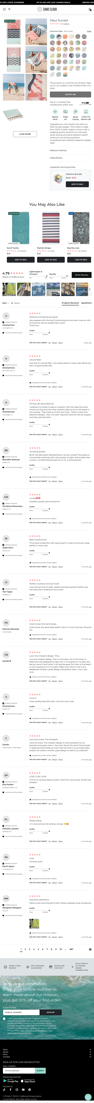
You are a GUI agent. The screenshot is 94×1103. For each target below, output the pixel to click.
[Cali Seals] (78, 55)
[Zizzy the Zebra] (65, 43)
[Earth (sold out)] (78, 68)
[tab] (70, 303)
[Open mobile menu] (4, 9)
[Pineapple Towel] (71, 36)
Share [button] (60, 343)
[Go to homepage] (47, 9)
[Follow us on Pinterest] (29, 1089)
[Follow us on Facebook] (10, 1089)
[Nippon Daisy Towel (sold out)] (58, 62)
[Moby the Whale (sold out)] (84, 49)
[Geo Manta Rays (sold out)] (78, 62)
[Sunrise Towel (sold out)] (65, 68)
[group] (15, 273)
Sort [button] (4, 303)
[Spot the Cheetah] (58, 43)
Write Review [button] (81, 275)
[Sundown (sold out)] (52, 68)
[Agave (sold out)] (84, 62)
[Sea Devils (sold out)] (58, 68)
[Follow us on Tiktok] (4, 1089)
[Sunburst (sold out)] (71, 68)
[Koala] (78, 43)
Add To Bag (77, 184)
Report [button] (54, 343)
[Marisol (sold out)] (65, 62)
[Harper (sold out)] (78, 36)
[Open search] (9, 9)
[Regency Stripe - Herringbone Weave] (78, 49)
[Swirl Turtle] (52, 36)
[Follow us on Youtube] (23, 1089)
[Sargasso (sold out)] (52, 55)
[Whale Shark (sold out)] (52, 74)
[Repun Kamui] (84, 55)
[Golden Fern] (71, 43)
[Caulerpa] (84, 43)
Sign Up (51, 1012)
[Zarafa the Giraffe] (52, 43)
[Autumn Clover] (52, 49)
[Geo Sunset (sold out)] (65, 74)
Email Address (9, 1066)
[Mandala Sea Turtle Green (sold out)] (84, 68)
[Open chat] (88, 1097)
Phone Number (9, 1008)
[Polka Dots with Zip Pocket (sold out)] (65, 36)
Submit (40, 1070)
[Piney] (65, 49)
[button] (9, 289)
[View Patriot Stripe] (51, 228)
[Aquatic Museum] (52, 62)
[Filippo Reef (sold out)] (58, 55)
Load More (25, 134)
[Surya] (71, 49)
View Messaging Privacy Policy (33, 1031)
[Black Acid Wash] (71, 55)
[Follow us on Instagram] (17, 1089)
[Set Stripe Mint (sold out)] (71, 62)
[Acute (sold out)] (65, 55)
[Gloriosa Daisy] (58, 49)
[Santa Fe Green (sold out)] (58, 74)
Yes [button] (49, 343)
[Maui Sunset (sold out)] (58, 36)
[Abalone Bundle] (58, 180)
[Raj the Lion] (84, 36)
